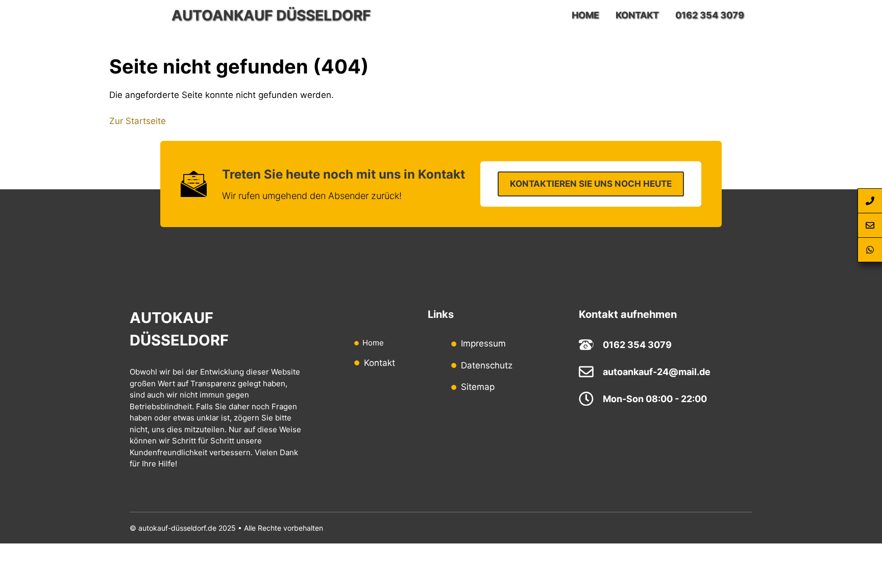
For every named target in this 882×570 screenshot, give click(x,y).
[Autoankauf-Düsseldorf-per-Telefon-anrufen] (869, 200)
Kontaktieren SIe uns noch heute (591, 184)
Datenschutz (486, 365)
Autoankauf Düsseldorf (271, 15)
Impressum (483, 343)
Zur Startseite (137, 121)
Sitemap (478, 387)
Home (585, 15)
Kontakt (637, 15)
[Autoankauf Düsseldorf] (148, 15)
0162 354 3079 (709, 15)
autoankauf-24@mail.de (656, 371)
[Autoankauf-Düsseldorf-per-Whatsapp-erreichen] (869, 250)
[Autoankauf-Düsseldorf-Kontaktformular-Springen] (869, 225)
